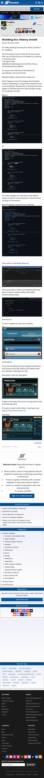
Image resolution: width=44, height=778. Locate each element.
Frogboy (11, 22)
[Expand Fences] (3, 553)
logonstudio (25, 683)
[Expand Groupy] (3, 555)
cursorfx (13, 680)
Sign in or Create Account (22, 496)
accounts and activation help (26, 674)
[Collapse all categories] (42, 533)
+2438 (4, 28)
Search (13, 13)
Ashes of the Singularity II (33, 698)
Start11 (4, 703)
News (3, 740)
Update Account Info (34, 743)
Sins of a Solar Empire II (33, 706)
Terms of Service (20, 774)
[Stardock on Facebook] (16, 611)
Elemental (29, 701)
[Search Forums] (42, 3)
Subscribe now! (22, 599)
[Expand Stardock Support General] (3, 541)
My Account (31, 732)
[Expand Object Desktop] (3, 538)
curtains (33, 683)
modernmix (5, 685)
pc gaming (38, 443)
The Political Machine (32, 712)
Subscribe (30, 765)
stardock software (7, 671)
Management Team (8, 735)
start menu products (25, 668)
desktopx (5, 677)
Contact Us (5, 748)
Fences (4, 706)
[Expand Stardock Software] (1, 533)
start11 (33, 677)
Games (28, 694)
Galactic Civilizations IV (32, 703)
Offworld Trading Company (34, 715)
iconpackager (24, 677)
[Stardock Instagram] (27, 611)
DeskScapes (5, 709)
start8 (4, 674)
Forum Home (4, 13)
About (3, 729)
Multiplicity (5, 712)
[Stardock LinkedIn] (26, 614)
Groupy (4, 715)
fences (4, 668)
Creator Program (7, 746)
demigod (20, 680)
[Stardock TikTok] (22, 614)
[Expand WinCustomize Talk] (3, 575)
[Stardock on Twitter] (13, 611)
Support (31, 726)
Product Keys (32, 737)
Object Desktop (6, 698)
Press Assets (5, 743)
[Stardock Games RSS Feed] (29, 614)
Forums (4, 751)
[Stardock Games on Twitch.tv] (24, 611)
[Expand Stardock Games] (1, 581)
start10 (39, 674)
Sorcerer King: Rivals (32, 720)
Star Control (29, 709)
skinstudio (5, 680)
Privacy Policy (10, 774)
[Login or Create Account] (36, 3)
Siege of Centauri (31, 717)
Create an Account (33, 735)
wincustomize (14, 677)
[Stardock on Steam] (31, 611)
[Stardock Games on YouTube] (20, 611)
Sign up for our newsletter (12, 761)
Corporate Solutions (8, 701)
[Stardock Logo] (11, 2)
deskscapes (11, 674)
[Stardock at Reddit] (14, 614)
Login (18, 13)
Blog (3, 732)
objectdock (18, 671)
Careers (4, 737)
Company (5, 726)
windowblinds (13, 668)
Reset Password (33, 740)
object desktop (6, 683)
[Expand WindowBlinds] (3, 578)
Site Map (35, 774)
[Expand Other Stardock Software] (3, 564)
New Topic (37, 9)
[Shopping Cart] (39, 3)
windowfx (28, 680)
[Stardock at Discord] (18, 614)
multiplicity (27, 671)
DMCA (29, 774)
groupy (35, 671)
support (14, 685)
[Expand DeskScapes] (3, 550)
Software (5, 694)
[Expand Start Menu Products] (3, 572)
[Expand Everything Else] (1, 584)
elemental (16, 683)
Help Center (31, 729)
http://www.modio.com (17, 410)
